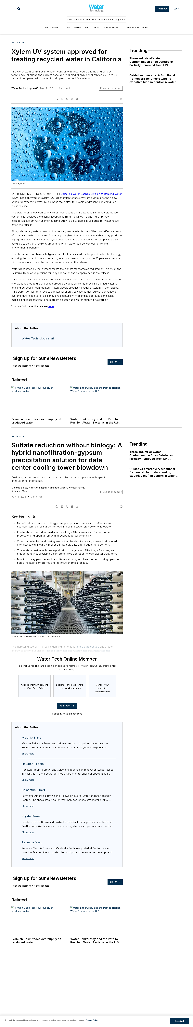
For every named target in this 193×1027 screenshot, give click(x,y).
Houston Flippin (38, 487)
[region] (96, 1021)
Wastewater (74, 28)
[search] (19, 9)
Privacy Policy (92, 1020)
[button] (13, 9)
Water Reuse (92, 28)
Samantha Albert (57, 487)
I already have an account (67, 713)
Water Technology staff (24, 88)
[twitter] (67, 98)
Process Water (53, 28)
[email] (77, 98)
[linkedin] (61, 98)
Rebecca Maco (19, 491)
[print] (121, 98)
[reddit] (72, 98)
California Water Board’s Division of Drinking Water (91, 193)
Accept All (179, 1021)
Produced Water (113, 28)
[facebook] (56, 98)
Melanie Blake (19, 487)
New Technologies (137, 28)
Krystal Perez (76, 487)
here (51, 306)
